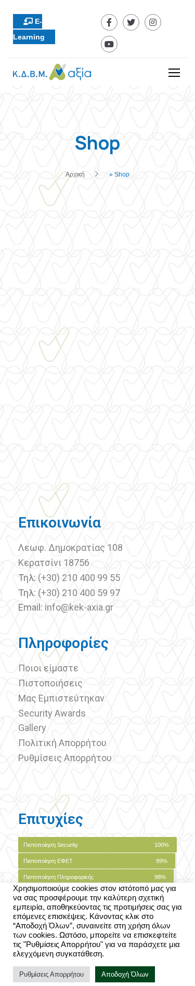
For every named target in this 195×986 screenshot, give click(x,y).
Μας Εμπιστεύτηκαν (62, 698)
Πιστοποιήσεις (51, 683)
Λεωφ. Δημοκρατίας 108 (70, 547)
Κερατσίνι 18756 (53, 562)
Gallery (32, 727)
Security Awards (52, 713)
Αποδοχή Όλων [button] (125, 974)
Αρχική (75, 174)
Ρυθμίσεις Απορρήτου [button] (51, 974)
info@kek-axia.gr (79, 607)
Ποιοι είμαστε (48, 668)
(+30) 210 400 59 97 (79, 592)
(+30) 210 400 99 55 (79, 577)
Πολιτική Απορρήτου (62, 742)
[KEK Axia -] (52, 74)
